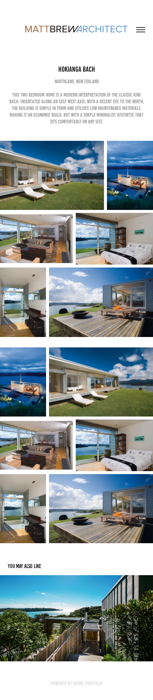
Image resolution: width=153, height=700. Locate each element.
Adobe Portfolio (87, 683)
